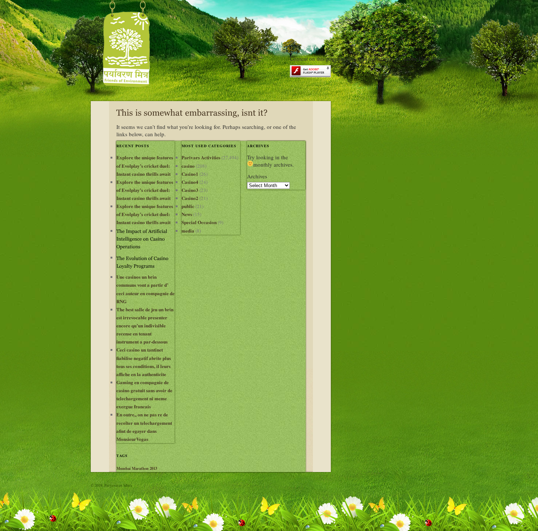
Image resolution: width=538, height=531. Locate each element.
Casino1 (190, 173)
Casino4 (190, 181)
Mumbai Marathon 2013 (136, 468)
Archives (257, 176)
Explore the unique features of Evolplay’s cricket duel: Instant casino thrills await (144, 165)
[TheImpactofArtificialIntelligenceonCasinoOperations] (145, 238)
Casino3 (190, 189)
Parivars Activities (201, 157)
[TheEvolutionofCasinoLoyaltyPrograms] (145, 261)
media (188, 230)
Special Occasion (199, 222)
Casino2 (190, 197)
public (188, 206)
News (187, 214)
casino (188, 165)
